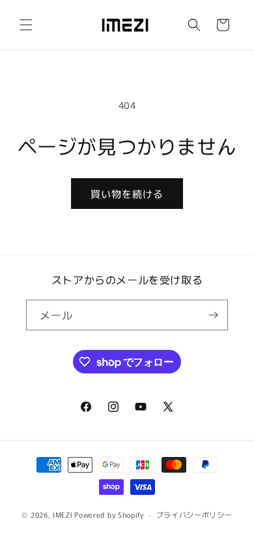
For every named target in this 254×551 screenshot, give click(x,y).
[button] (26, 24)
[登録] (213, 315)
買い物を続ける (127, 193)
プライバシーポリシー (194, 514)
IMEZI (63, 514)
